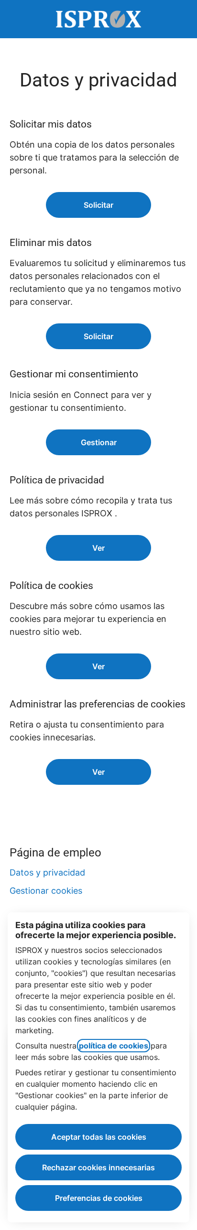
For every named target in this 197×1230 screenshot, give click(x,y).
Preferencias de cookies (98, 1198)
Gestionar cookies (46, 891)
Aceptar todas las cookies (98, 1137)
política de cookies (113, 1045)
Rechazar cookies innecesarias (98, 1167)
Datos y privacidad (47, 872)
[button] (98, 772)
